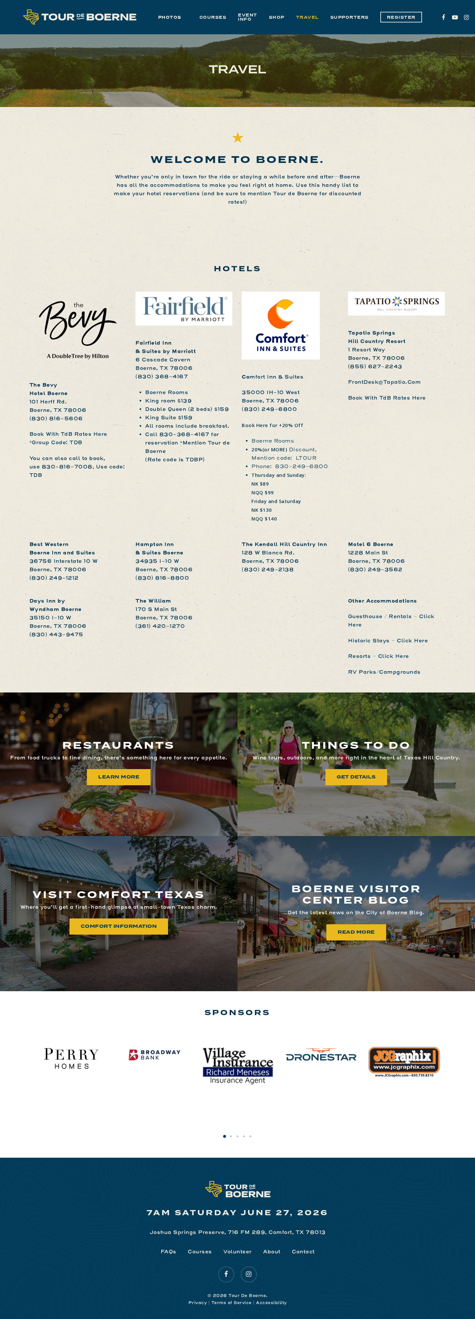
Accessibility (271, 1302)
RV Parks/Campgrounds (384, 672)
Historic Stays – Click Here (388, 641)
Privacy (197, 1302)
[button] (224, 1136)
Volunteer (237, 1252)
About (271, 1252)
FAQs (168, 1252)
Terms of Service (231, 1302)
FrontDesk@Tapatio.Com (384, 382)
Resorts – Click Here (378, 656)
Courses (200, 1252)
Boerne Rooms (166, 392)
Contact (303, 1252)
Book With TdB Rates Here (387, 398)
